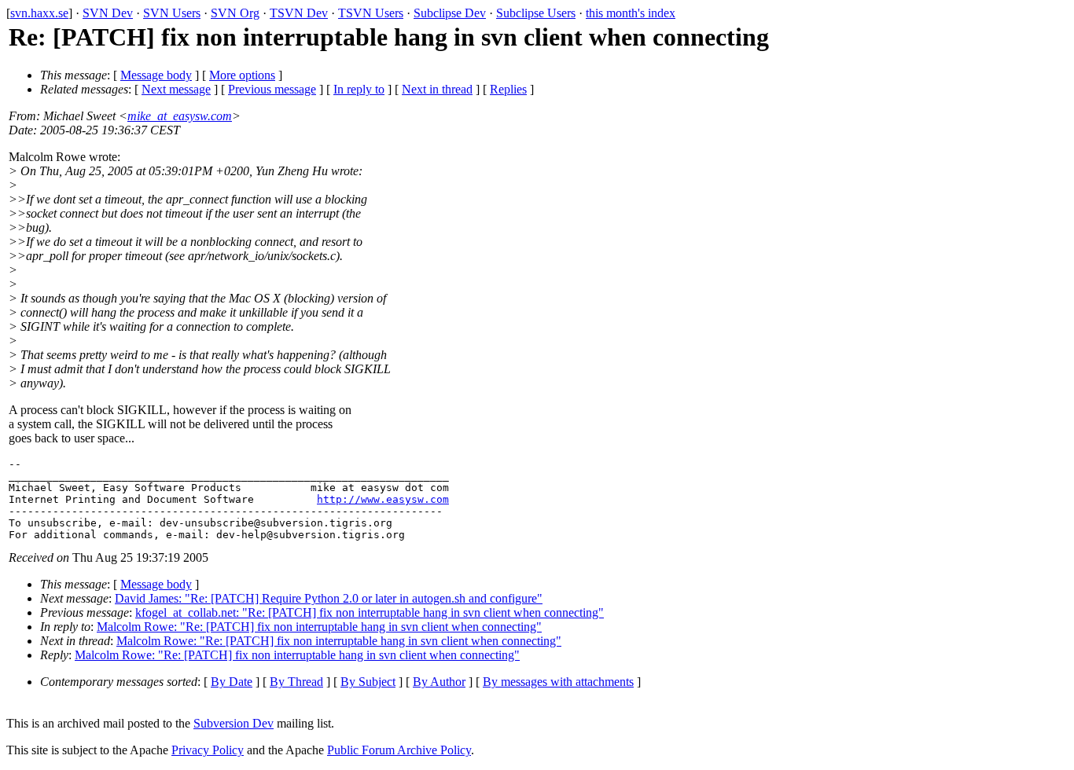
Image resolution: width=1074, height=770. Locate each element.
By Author (439, 681)
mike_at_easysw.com (179, 116)
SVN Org (235, 13)
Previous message (272, 89)
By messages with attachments (558, 681)
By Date (231, 681)
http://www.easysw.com (383, 499)
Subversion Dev (233, 723)
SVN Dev (108, 13)
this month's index (630, 13)
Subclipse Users (536, 13)
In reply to (358, 89)
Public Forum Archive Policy (399, 750)
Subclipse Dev (450, 13)
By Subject (367, 681)
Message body (156, 75)
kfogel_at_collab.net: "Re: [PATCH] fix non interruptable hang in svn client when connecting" (369, 612)
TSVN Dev (299, 13)
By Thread (296, 681)
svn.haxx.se (39, 13)
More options (242, 75)
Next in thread (437, 89)
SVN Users (171, 13)
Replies (508, 89)
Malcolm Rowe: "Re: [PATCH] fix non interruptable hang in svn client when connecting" (319, 626)
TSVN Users (370, 13)
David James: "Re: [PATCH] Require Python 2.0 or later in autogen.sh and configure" (329, 598)
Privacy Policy (207, 750)
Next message (176, 89)
